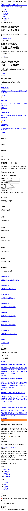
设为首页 (7, 5)
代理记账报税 (6, 476)
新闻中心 (5, 16)
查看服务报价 (4, 38)
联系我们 (5, 20)
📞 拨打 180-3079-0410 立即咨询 (9, 447)
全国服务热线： (18, 5)
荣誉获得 (5, 15)
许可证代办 (6, 471)
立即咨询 (10, 38)
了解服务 (3, 73)
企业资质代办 (6, 474)
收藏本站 (3, 5)
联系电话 (3, 180)
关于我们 (5, 11)
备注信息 (3, 187)
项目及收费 (6, 18)
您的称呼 (3, 178)
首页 (4, 9)
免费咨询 (3, 56)
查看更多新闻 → (5, 418)
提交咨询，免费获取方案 (6, 189)
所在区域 (3, 184)
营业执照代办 (6, 469)
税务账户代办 (6, 473)
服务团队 (5, 13)
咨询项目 (3, 182)
